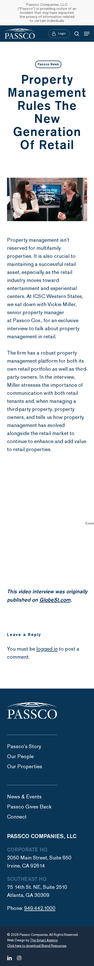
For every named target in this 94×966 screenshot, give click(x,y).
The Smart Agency (44, 940)
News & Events (24, 797)
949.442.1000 (39, 908)
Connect (17, 817)
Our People (20, 756)
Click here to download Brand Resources (36, 946)
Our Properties (24, 766)
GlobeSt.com (54, 600)
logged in (47, 649)
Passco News (48, 64)
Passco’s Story (24, 746)
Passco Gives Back (29, 807)
